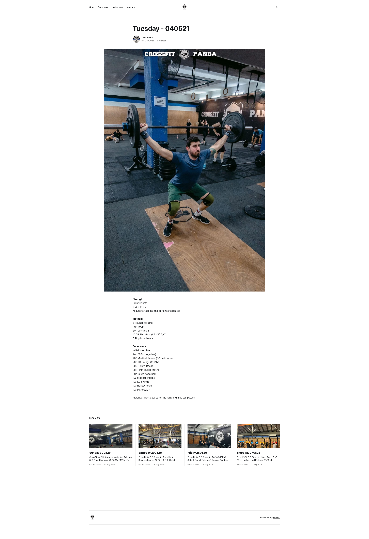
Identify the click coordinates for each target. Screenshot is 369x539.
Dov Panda (148, 37)
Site (91, 7)
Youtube (131, 7)
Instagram (117, 7)
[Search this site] (277, 7)
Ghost (276, 517)
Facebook (103, 7)
